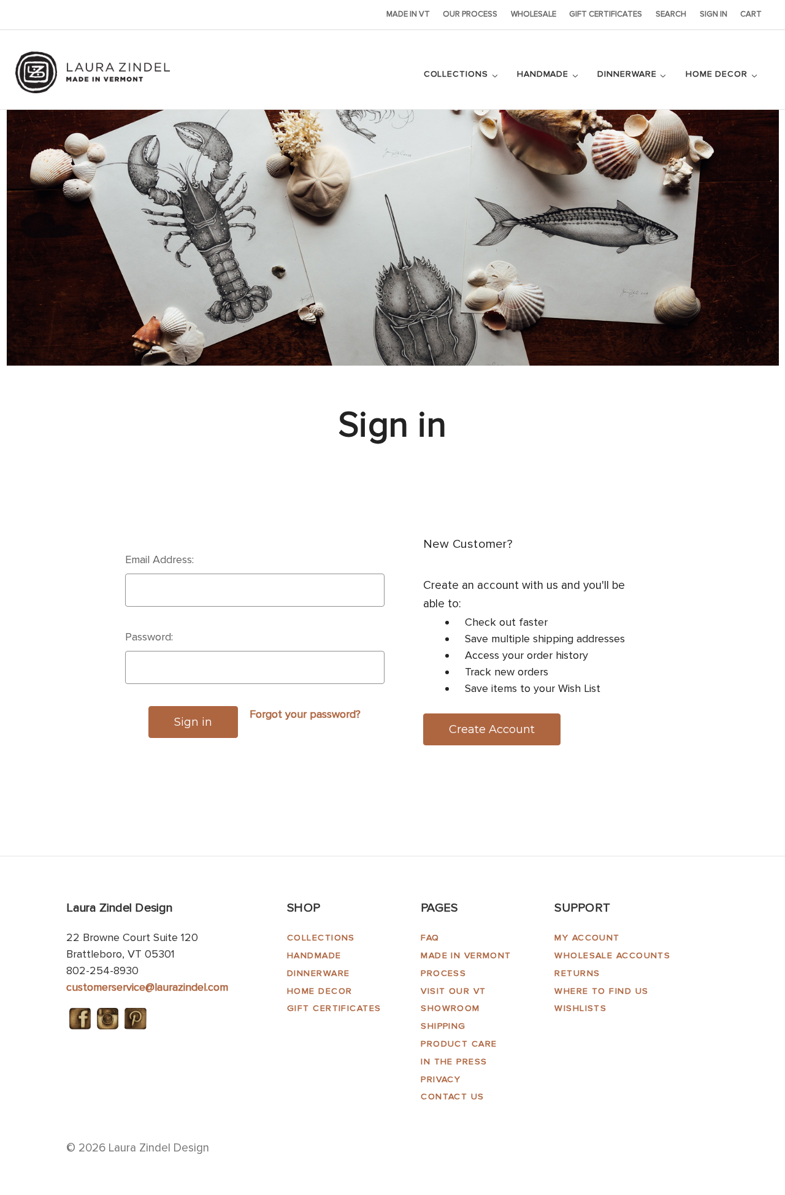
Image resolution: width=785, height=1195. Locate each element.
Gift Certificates (605, 14)
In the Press (454, 1061)
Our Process (470, 14)
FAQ (430, 937)
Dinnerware (628, 74)
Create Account (492, 729)
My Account (586, 937)
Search (671, 14)
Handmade (544, 74)
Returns (577, 973)
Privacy (441, 1079)
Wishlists (580, 1008)
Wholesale (533, 14)
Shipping (443, 1026)
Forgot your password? (305, 714)
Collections (457, 74)
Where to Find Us (601, 991)
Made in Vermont (466, 955)
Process (443, 973)
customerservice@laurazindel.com (147, 987)
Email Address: (159, 559)
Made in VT (408, 14)
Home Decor (718, 74)
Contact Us (452, 1096)
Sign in (713, 14)
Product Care (459, 1044)
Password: (149, 637)
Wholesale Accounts (612, 955)
